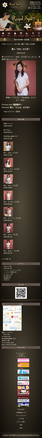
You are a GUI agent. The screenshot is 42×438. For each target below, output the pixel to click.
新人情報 (17, 44)
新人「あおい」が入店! (11, 251)
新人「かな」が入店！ (11, 234)
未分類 (5, 279)
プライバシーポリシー (21, 353)
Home (3, 35)
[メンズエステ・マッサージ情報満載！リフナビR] (21, 389)
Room (27, 35)
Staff (15, 35)
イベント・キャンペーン (11, 270)
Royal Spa (6, 268)
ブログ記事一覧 (6, 259)
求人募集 (21, 354)
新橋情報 (6, 278)
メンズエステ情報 (9, 272)
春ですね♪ (7, 130)
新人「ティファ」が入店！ (13, 218)
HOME (4, 44)
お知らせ (6, 266)
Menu (8, 35)
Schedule (21, 35)
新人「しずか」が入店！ (12, 169)
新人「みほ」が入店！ (11, 153)
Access (33, 35)
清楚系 (18, 111)
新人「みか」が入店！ (11, 185)
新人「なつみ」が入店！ (12, 202)
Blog (39, 35)
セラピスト (10, 44)
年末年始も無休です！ (11, 136)
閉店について (8, 123)
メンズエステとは (21, 356)
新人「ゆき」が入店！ (21, 49)
